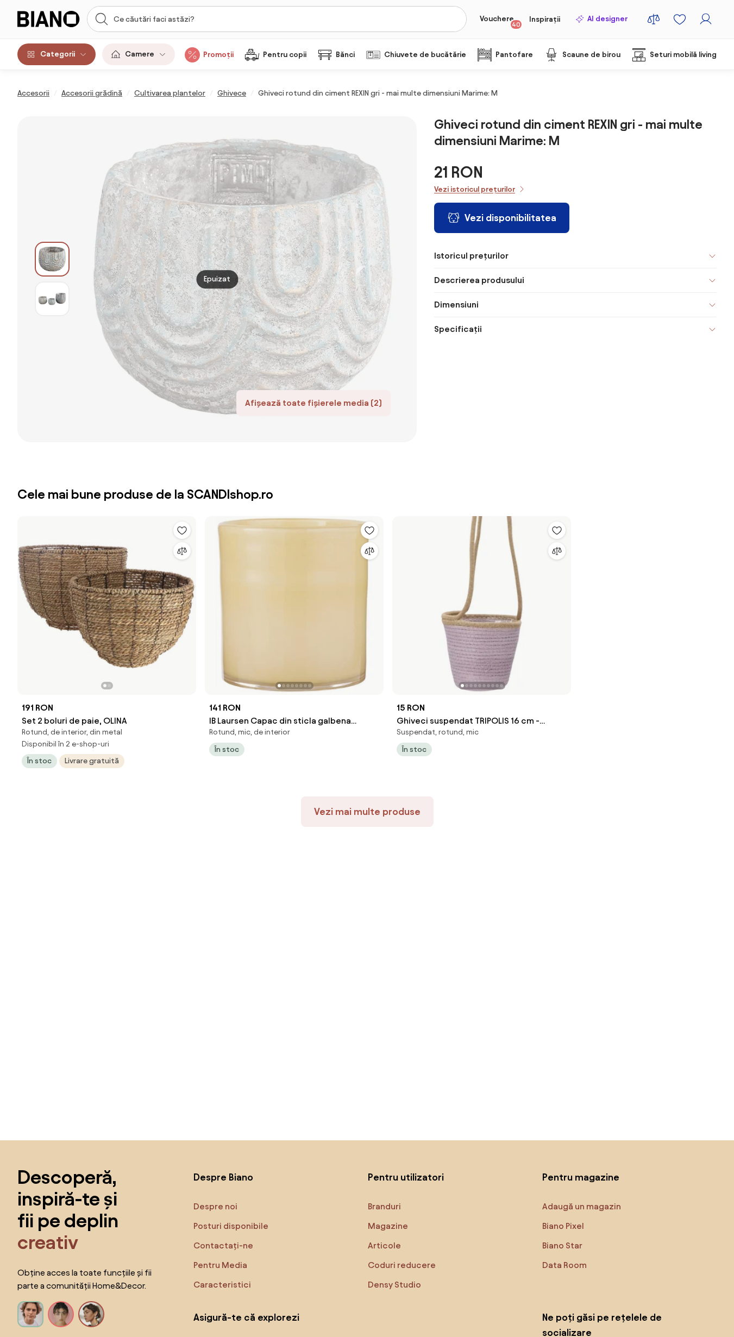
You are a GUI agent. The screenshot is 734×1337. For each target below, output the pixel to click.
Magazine (388, 1226)
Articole (384, 1245)
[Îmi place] (182, 530)
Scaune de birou (591, 55)
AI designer (607, 19)
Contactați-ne (223, 1245)
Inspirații (544, 19)
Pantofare (514, 55)
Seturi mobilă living (683, 55)
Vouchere (500, 21)
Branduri (384, 1206)
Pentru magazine (580, 1177)
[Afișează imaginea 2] (52, 298)
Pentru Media (220, 1265)
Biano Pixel (563, 1226)
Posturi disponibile (230, 1226)
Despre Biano (223, 1177)
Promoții (218, 55)
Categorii (57, 54)
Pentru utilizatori (406, 1177)
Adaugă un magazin (581, 1206)
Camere (139, 54)
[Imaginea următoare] (187, 602)
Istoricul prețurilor (471, 255)
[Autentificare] (706, 19)
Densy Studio (394, 1284)
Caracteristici (222, 1284)
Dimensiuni (456, 304)
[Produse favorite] (680, 19)
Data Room (564, 1265)
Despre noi (215, 1206)
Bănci (345, 55)
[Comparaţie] (182, 551)
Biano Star (562, 1245)
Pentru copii (284, 55)
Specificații (458, 329)
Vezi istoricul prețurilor (474, 189)
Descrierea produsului (479, 280)
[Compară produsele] (653, 19)
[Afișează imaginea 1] (52, 259)
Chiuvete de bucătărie (425, 55)
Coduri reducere (402, 1265)
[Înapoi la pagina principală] (48, 19)
